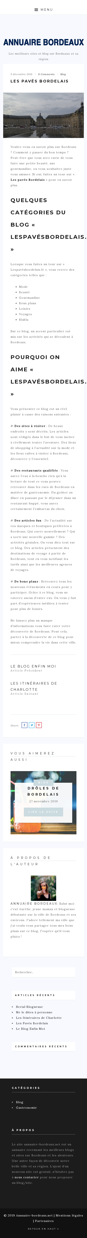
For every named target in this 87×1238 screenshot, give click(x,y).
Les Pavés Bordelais (32, 1023)
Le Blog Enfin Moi (30, 1029)
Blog (63, 74)
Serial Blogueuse (29, 1007)
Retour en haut (42, 1228)
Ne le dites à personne (34, 1012)
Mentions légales (69, 1215)
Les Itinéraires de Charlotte (39, 1018)
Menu (46, 10)
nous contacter (27, 1177)
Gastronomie (26, 1108)
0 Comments (46, 74)
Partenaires (44, 1221)
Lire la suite (43, 812)
